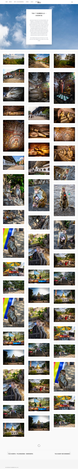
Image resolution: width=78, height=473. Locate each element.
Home (6, 1)
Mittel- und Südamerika (19, 1)
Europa (10, 1)
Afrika (27, 1)
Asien (32, 1)
